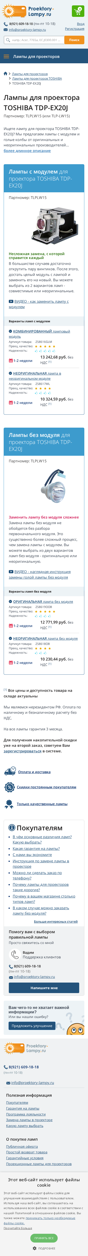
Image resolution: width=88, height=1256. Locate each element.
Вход (80, 24)
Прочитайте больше (18, 1228)
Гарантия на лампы (22, 1108)
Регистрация (74, 28)
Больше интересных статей (56, 921)
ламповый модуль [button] (39, 334)
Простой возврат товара (26, 1152)
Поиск (74, 40)
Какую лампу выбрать (24, 1125)
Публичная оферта (22, 1146)
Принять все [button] (44, 1238)
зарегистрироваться (23, 750)
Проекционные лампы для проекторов (39, 1163)
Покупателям (17, 1102)
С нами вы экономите (32, 854)
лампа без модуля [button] (43, 601)
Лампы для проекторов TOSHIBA (37, 78)
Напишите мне (44, 987)
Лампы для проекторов (30, 74)
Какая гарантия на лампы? (36, 848)
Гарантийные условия (25, 1158)
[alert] (44, 1214)
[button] (44, 1248)
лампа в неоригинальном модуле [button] (35, 376)
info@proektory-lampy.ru (27, 29)
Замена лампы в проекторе (29, 1119)
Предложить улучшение (32, 1025)
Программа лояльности (26, 1114)
